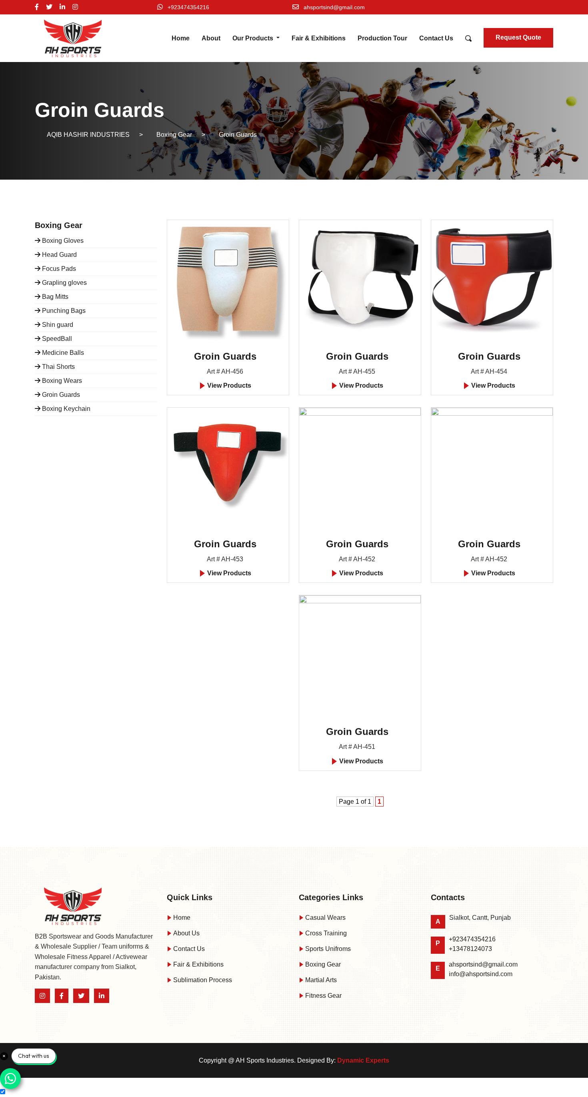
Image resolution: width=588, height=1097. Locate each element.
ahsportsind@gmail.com (334, 7)
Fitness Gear (323, 995)
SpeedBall (56, 338)
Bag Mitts (54, 296)
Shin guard (56, 324)
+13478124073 (470, 948)
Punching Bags (63, 310)
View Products (228, 385)
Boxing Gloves (62, 240)
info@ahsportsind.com (480, 974)
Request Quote (518, 37)
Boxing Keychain (65, 408)
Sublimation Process (202, 980)
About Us (186, 933)
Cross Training (325, 933)
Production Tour (382, 38)
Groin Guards (60, 394)
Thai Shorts (57, 366)
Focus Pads (58, 268)
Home (181, 38)
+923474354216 (188, 7)
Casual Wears (325, 917)
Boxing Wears (61, 380)
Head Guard (58, 254)
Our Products (253, 38)
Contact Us (436, 38)
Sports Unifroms (327, 948)
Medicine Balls (62, 352)
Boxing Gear (322, 964)
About (211, 38)
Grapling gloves (63, 282)
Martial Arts (320, 980)
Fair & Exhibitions (319, 38)
